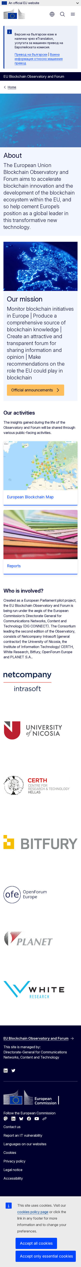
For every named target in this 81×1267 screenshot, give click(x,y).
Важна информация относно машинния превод (39, 59)
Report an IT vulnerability (22, 1135)
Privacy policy (14, 1161)
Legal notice (12, 1170)
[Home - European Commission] (14, 14)
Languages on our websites (24, 1144)
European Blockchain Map (30, 497)
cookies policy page (32, 1212)
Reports (14, 566)
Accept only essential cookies (46, 1256)
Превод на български (31, 54)
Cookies (9, 1152)
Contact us (12, 1127)
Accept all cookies (36, 1243)
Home (12, 87)
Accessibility (13, 1178)
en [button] (52, 14)
